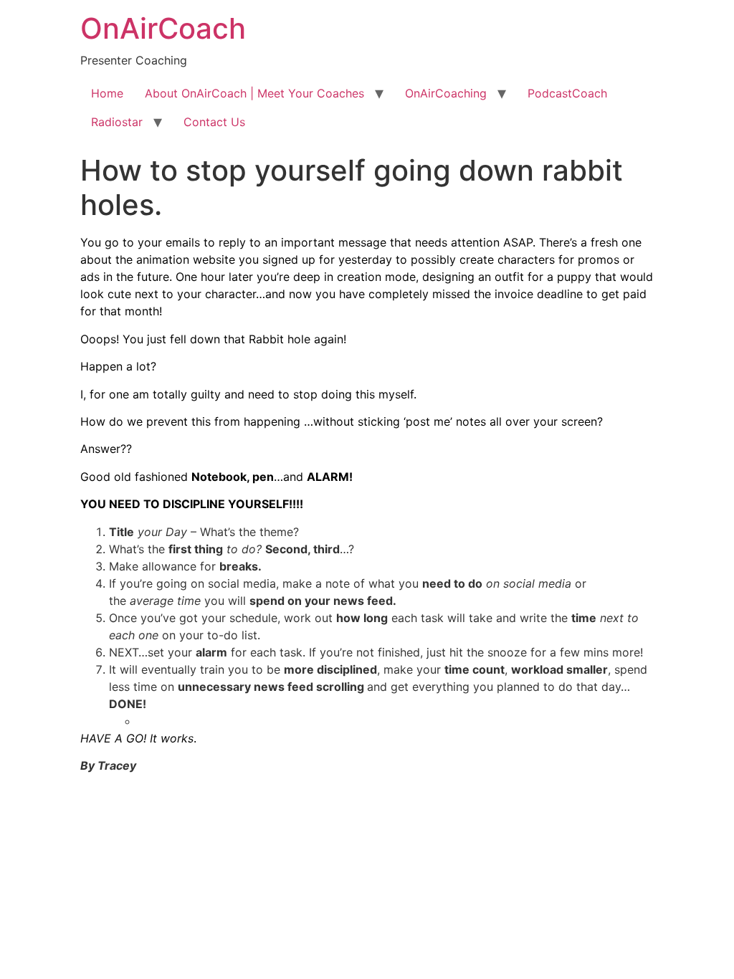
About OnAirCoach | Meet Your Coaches (254, 93)
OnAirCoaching (446, 93)
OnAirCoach (163, 28)
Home (107, 93)
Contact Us (214, 122)
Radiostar (117, 122)
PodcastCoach (567, 93)
